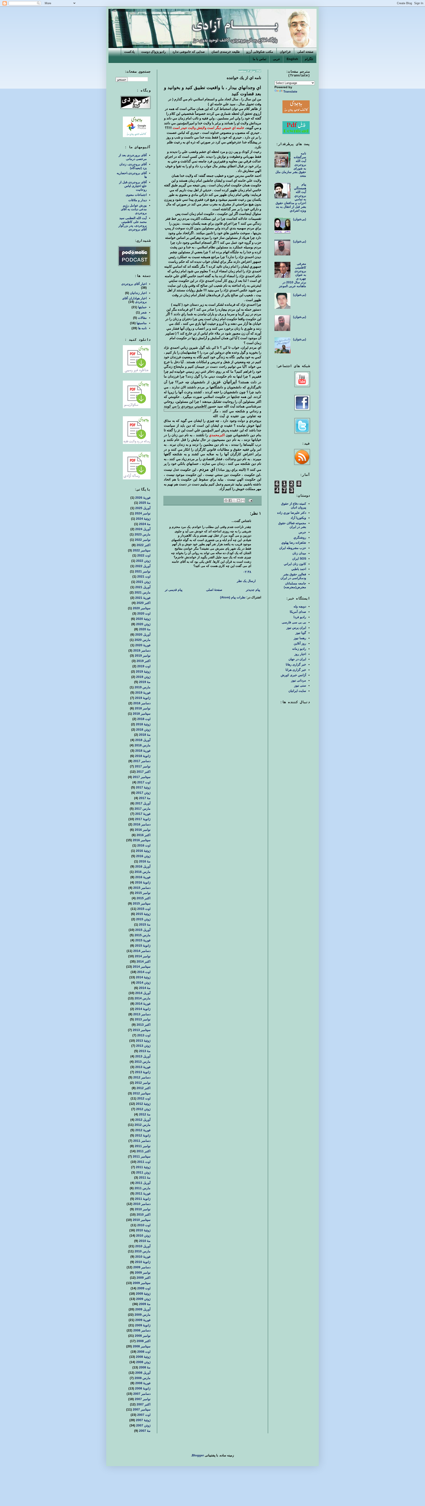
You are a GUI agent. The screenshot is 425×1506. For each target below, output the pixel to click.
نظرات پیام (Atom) (232, 597)
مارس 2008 (143, 1378)
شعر (144, 312)
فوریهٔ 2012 (143, 1130)
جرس (302, 532)
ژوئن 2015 (143, 919)
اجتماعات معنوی (136, 195)
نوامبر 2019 (143, 655)
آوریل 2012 (143, 1119)
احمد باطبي (298, 569)
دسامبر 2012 (142, 1077)
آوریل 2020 (143, 634)
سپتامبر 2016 (142, 840)
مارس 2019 (143, 687)
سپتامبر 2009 (142, 1283)
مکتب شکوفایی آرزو (259, 51)
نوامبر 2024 (143, 513)
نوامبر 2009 (143, 1272)
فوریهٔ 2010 (143, 1256)
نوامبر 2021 (143, 571)
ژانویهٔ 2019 (143, 698)
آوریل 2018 (143, 740)
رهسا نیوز (300, 638)
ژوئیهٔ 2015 (143, 914)
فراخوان (285, 51)
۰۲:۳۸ (247, 572)
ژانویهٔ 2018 (143, 756)
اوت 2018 (144, 719)
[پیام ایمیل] (251, 500)
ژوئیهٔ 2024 (143, 518)
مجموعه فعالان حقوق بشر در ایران (292, 525)
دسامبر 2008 (142, 1330)
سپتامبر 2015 (142, 903)
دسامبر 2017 (142, 761)
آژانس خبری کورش (293, 675)
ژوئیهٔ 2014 (143, 977)
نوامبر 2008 (143, 1335)
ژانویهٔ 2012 (143, 1135)
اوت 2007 (144, 1414)
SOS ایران (299, 558)
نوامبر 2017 (143, 766)
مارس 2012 (143, 1125)
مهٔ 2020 (145, 629)
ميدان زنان (299, 553)
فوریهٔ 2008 (143, 1383)
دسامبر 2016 (142, 824)
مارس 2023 (143, 534)
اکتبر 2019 (144, 661)
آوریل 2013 (143, 1056)
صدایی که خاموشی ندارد (188, 51)
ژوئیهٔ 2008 (143, 1356)
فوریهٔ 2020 (143, 645)
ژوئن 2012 (143, 1109)
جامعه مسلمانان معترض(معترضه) (295, 585)
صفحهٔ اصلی (214, 590)
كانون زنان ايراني (295, 564)
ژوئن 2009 (143, 1299)
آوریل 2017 (143, 803)
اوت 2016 (144, 845)
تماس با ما (259, 59)
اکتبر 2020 (144, 603)
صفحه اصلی (305, 51)
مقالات (142, 317)
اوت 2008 (144, 1351)
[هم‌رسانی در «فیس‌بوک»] (230, 500)
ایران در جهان (297, 659)
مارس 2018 (143, 745)
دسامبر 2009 (142, 1267)
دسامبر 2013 (142, 1014)
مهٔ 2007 (145, 1430)
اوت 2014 (144, 972)
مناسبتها (142, 323)
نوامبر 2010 (143, 1209)
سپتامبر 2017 (142, 777)
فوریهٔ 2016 (143, 877)
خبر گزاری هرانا (296, 669)
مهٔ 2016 (145, 861)
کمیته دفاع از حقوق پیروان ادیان (293, 505)
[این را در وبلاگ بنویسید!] (238, 500)
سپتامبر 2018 (142, 713)
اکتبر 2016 (144, 835)
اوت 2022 (144, 555)
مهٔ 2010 (145, 1241)
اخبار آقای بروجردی (134, 284)
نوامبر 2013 (143, 1019)
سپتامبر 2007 (142, 1409)
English (292, 59)
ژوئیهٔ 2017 (143, 787)
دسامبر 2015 (142, 887)
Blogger (198, 1455)
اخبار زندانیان (138, 293)
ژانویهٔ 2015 (143, 945)
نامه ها (142, 328)
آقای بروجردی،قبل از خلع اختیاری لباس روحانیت (133, 185)
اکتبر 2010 (144, 1214)
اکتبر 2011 (144, 1151)
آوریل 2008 (143, 1372)
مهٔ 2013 (145, 1051)
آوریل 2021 (143, 587)
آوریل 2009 (143, 1309)
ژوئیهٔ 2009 (143, 1293)
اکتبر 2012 (144, 1088)
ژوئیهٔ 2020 (143, 619)
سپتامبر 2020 (142, 608)
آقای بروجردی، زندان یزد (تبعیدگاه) (133, 166)
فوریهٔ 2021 (143, 597)
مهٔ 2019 (145, 682)
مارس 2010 (143, 1251)
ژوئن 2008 (143, 1362)
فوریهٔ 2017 (143, 813)
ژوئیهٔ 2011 (143, 1167)
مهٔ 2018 (145, 734)
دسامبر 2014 (142, 951)
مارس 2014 (143, 998)
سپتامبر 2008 (142, 1346)
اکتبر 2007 (144, 1404)
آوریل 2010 (143, 1246)
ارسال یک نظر (246, 581)
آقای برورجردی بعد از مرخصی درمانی (133, 157)
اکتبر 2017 (144, 771)
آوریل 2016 (143, 866)
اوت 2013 (144, 1035)
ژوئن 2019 (143, 677)
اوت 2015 (144, 909)
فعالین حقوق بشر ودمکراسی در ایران (293, 576)
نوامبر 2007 (143, 1399)
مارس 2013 (143, 1061)
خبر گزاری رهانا (296, 664)
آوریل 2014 (143, 993)
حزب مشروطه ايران (292, 548)
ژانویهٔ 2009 (143, 1325)
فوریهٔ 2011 (143, 1193)
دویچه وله (300, 606)
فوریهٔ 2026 (143, 497)
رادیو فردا (300, 617)
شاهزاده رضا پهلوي (293, 542)
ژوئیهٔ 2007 (143, 1420)
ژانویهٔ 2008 (143, 1388)
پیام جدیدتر (253, 590)
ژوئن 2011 (143, 1172)
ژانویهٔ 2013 (143, 1072)
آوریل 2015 (143, 930)
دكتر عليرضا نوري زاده (291, 512)
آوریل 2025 (143, 508)
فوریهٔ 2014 (143, 1003)
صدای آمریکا (298, 611)
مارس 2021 (143, 592)
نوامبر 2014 (143, 956)
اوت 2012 (144, 1098)
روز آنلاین (300, 643)
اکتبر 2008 (144, 1341)
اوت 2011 (144, 1162)
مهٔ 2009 (145, 1304)
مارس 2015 (143, 935)
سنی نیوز (300, 685)
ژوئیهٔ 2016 (143, 850)
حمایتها (142, 307)
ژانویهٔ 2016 (143, 882)
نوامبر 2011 (143, 1146)
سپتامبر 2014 (142, 966)
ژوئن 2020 (143, 624)
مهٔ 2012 (145, 1114)
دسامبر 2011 (142, 1140)
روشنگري (300, 537)
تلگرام (309, 59)
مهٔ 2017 (145, 798)
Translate (290, 91)
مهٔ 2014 (145, 988)
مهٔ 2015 (145, 924)
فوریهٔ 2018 (143, 750)
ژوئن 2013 (143, 1045)
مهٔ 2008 (145, 1367)
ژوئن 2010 (143, 1235)
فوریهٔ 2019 (143, 692)
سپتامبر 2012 (142, 1093)
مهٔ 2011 (145, 1177)
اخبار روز (300, 654)
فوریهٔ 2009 (143, 1320)
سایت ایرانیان (297, 691)
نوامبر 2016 (143, 829)
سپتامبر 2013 (142, 1030)
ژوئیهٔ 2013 (143, 1040)
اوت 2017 (144, 782)
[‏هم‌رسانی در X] (234, 500)
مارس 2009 (143, 1314)
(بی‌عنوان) (299, 219)
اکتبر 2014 (144, 961)
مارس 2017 (143, 808)
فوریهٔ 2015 (143, 940)
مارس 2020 (143, 640)
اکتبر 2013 (144, 1024)
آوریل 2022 (143, 566)
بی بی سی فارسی (294, 622)
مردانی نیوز (298, 680)
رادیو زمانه (299, 648)
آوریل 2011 (143, 1183)
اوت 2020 (144, 613)
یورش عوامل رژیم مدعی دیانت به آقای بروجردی (134, 209)
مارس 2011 (143, 1188)
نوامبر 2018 (143, 708)
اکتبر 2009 (144, 1277)
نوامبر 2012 (143, 1082)
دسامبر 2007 (142, 1393)
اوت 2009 (144, 1288)
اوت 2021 (144, 576)
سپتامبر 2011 (142, 1156)
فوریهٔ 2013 (143, 1067)
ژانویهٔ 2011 (143, 1199)
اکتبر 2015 (144, 898)
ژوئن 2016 (143, 856)
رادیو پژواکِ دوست (153, 51)
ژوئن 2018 (143, 729)
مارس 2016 (143, 872)
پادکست (129, 51)
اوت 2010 (144, 1225)
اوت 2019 (144, 666)
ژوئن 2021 (143, 582)
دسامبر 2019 (142, 650)
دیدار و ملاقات (137, 200)
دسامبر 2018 (142, 703)
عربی (276, 59)
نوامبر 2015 (143, 893)
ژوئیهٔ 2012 (143, 1103)
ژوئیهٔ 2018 (143, 724)
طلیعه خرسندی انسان (225, 51)
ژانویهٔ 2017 (143, 819)
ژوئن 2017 (143, 792)
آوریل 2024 (143, 529)
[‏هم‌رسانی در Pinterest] (226, 500)
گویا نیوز (301, 632)
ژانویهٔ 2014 (143, 1009)
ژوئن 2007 (143, 1425)
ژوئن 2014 (143, 982)
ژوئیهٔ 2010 (143, 1230)
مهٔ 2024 (145, 524)
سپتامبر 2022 (142, 550)
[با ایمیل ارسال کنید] (243, 500)
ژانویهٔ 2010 (143, 1262)
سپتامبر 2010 (142, 1220)
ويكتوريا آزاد (298, 518)
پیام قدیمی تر (173, 590)
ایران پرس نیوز (296, 627)
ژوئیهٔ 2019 (143, 671)
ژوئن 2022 (143, 560)
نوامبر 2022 (143, 539)
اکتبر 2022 (144, 545)
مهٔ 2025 (145, 502)
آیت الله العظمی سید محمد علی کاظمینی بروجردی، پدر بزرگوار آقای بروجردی (132, 223)
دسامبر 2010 (142, 1204)
